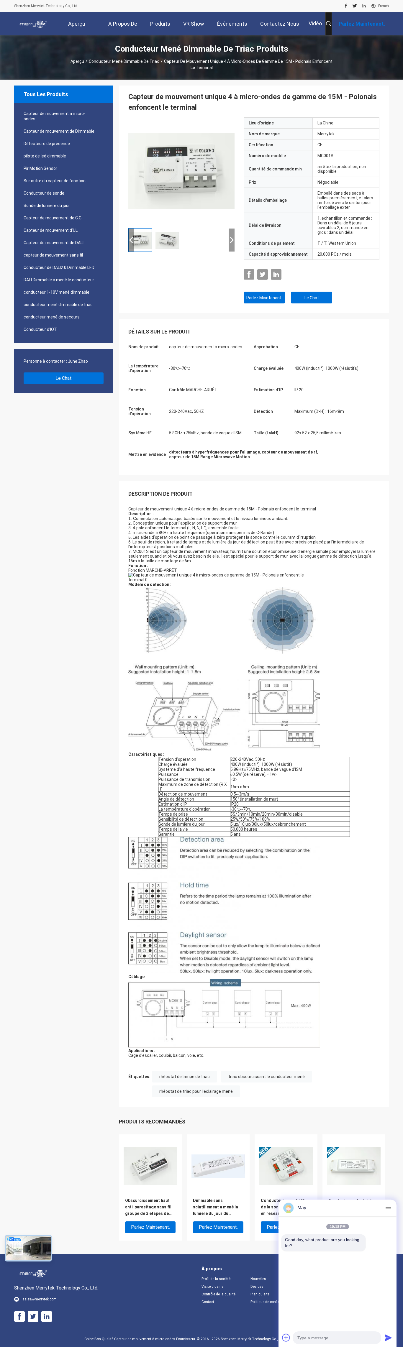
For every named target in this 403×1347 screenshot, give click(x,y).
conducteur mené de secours (52, 317)
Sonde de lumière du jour (47, 205)
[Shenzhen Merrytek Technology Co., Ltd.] (33, 23)
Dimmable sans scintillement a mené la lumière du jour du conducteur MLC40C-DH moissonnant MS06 (217, 1207)
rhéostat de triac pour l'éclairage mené (196, 1091)
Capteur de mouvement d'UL (51, 230)
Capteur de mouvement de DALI (53, 242)
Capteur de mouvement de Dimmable (59, 131)
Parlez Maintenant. (264, 297)
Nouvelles (258, 1279)
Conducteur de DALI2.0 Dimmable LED (59, 267)
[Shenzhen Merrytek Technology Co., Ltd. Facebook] (346, 6)
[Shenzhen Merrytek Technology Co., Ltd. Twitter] (355, 6)
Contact (208, 1302)
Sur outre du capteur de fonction (55, 180)
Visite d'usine (212, 1286)
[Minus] (388, 1207)
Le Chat (63, 378)
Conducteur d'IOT (40, 329)
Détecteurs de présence (47, 143)
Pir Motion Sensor (40, 168)
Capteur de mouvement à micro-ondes (54, 116)
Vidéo (315, 23)
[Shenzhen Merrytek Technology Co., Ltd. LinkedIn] (364, 6)
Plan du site (259, 1294)
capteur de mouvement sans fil (53, 255)
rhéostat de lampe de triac (184, 1076)
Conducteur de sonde (44, 193)
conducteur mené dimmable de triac (124, 61)
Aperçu (77, 61)
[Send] (388, 1337)
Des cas (256, 1286)
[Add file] (286, 1337)
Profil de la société (216, 1279)
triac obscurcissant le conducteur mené (266, 1076)
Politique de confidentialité (270, 1302)
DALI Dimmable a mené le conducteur (59, 279)
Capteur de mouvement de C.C (52, 218)
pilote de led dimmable (45, 156)
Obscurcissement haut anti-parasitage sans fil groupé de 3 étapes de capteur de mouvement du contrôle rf (148, 1207)
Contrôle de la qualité (218, 1294)
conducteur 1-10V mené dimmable (56, 292)
